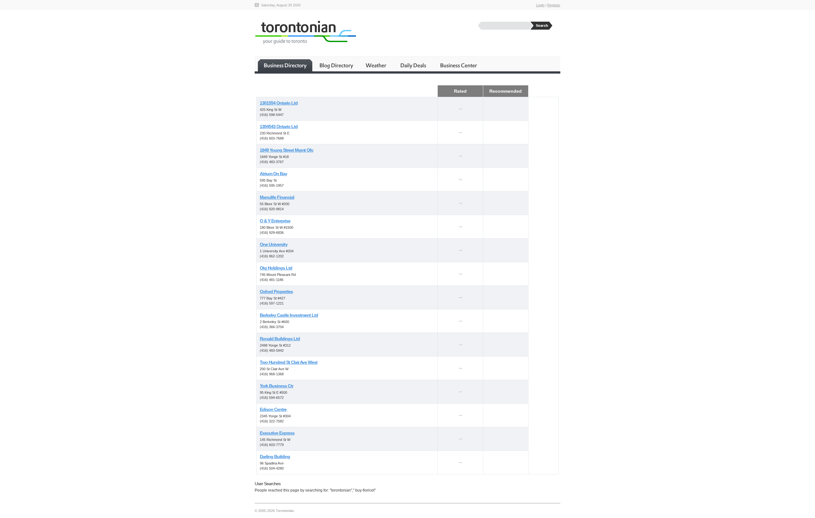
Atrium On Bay (273, 173)
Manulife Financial (277, 197)
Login (540, 5)
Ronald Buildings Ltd (280, 338)
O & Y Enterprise (275, 220)
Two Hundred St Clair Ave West (288, 362)
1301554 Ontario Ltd (279, 102)
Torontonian (305, 32)
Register (553, 5)
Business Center (458, 65)
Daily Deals (413, 65)
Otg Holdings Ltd (276, 267)
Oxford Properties (276, 291)
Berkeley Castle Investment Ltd (289, 315)
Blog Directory (336, 65)
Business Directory (285, 65)
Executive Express (277, 432)
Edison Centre (273, 409)
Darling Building (275, 456)
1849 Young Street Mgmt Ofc (286, 150)
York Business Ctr (276, 385)
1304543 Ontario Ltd (279, 126)
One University (273, 244)
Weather (376, 65)
